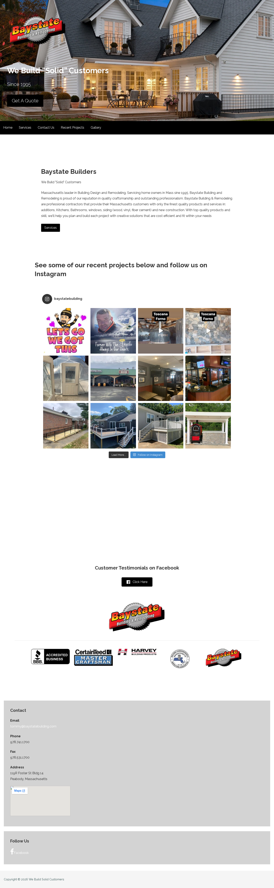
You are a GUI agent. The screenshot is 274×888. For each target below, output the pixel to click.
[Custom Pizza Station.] (208, 426)
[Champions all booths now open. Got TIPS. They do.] (161, 378)
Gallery (96, 127)
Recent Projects (72, 127)
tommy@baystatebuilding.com (33, 726)
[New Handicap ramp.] (66, 426)
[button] (137, 582)
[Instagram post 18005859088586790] (66, 331)
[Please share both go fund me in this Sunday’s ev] (113, 331)
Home (7, 127)
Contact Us (46, 127)
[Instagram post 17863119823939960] (161, 426)
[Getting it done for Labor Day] (113, 426)
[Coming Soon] (208, 331)
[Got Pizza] (161, 331)
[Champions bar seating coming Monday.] (208, 378)
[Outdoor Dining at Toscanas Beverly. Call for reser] (66, 378)
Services (25, 127)
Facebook (21, 853)
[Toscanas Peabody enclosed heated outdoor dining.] (113, 378)
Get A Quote (25, 101)
